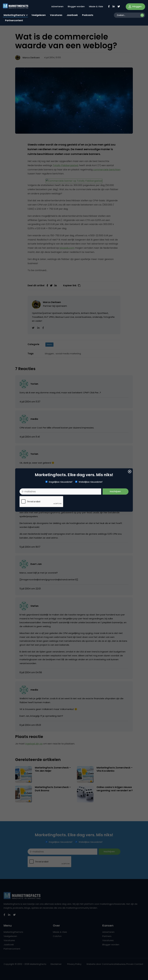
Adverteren (57, 6)
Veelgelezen (39, 15)
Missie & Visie (96, 6)
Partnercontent (14, 20)
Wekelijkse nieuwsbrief (90, 482)
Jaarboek (72, 15)
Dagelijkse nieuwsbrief (60, 482)
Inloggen (137, 6)
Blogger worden (76, 6)
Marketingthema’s (14, 15)
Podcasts (87, 15)
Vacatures (56, 15)
